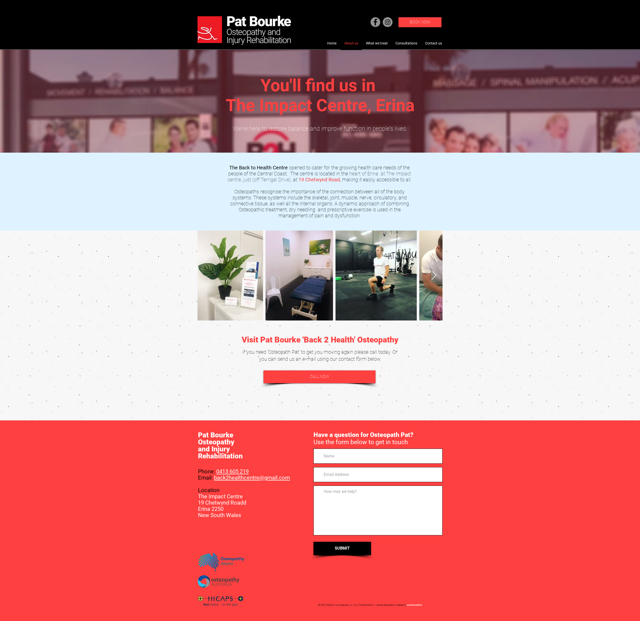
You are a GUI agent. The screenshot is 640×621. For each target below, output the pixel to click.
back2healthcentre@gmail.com (252, 478)
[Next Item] (434, 276)
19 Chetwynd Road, (319, 180)
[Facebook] (375, 22)
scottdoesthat (414, 605)
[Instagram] (387, 22)
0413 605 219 (232, 471)
